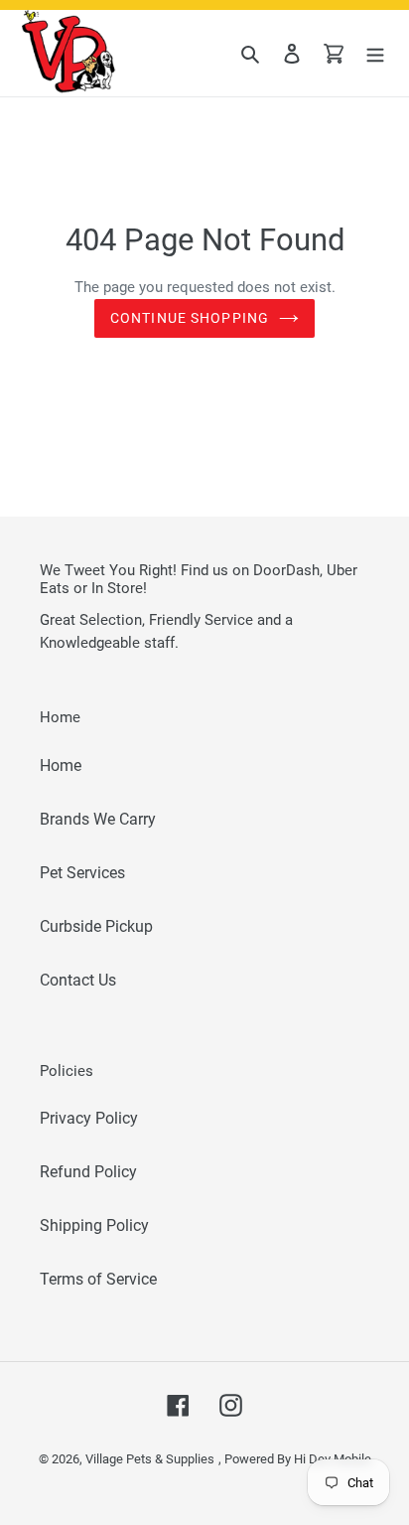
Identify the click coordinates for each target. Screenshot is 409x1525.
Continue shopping (189, 318)
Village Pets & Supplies (149, 1458)
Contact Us (78, 980)
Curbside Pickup (96, 926)
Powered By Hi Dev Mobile (297, 1458)
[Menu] (375, 54)
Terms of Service (98, 1279)
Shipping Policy (94, 1225)
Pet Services (82, 872)
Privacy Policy (89, 1118)
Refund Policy (88, 1171)
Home (60, 765)
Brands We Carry (98, 819)
